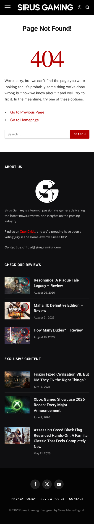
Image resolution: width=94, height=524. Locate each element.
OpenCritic (27, 231)
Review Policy (52, 498)
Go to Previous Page (27, 112)
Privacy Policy (23, 498)
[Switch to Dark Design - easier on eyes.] (80, 7)
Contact (76, 498)
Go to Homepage (24, 120)
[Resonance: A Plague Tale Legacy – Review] (17, 285)
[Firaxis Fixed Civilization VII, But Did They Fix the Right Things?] (17, 379)
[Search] (87, 7)
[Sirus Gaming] (45, 7)
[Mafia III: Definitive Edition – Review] (17, 310)
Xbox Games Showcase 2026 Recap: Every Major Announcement (59, 405)
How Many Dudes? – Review (58, 330)
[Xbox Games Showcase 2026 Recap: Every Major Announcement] (17, 404)
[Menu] (7, 7)
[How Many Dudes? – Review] (17, 335)
